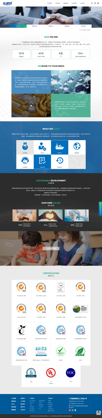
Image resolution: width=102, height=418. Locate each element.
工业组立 (41, 407)
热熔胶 (49, 401)
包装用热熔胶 (42, 401)
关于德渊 (84, 30)
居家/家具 (32, 407)
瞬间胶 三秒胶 (51, 411)
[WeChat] (75, 410)
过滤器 (40, 403)
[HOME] (80, 30)
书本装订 (32, 403)
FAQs (12, 404)
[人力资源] (82, 3)
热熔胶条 (50, 403)
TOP (98, 416)
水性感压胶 (50, 409)
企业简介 (18, 26)
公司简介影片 (50, 248)
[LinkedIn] (72, 410)
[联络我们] (98, 3)
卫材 (31, 405)
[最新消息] (66, 3)
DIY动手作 (32, 411)
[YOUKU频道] (70, 410)
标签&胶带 (41, 405)
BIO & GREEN (32, 401)
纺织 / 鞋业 (32, 409)
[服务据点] (95, 3)
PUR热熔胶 (50, 405)
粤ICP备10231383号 (57, 416)
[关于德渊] (74, 3)
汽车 (40, 409)
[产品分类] (57, 3)
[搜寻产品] (92, 3)
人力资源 (23, 401)
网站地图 (13, 407)
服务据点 (67, 26)
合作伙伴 (83, 26)
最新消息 (13, 401)
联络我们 (23, 398)
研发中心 (51, 26)
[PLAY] (31, 105)
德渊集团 (13, 410)
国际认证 (34, 26)
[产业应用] (49, 3)
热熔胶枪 (50, 407)
